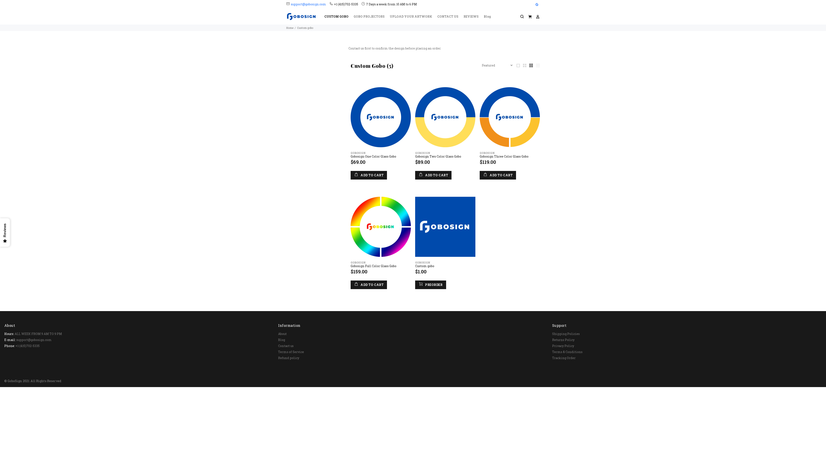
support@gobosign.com (308, 4)
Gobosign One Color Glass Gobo (373, 156)
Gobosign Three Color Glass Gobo (504, 156)
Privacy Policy (563, 346)
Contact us (286, 346)
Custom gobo (424, 266)
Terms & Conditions (567, 352)
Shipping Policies (566, 334)
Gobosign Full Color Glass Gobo (373, 266)
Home (289, 27)
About (282, 334)
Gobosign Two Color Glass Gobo (438, 156)
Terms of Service (291, 352)
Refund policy (288, 358)
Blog (281, 340)
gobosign (358, 153)
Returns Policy (563, 340)
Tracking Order (564, 358)
